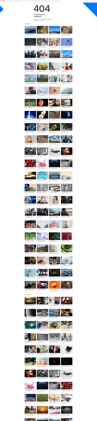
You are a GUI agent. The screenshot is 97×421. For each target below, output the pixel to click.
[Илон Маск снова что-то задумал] (54, 56)
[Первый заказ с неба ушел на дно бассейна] (42, 299)
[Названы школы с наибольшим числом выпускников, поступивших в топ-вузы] (66, 226)
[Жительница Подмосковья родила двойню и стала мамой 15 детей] (66, 104)
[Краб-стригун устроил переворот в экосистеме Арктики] (66, 311)
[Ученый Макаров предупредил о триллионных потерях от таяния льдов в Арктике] (30, 80)
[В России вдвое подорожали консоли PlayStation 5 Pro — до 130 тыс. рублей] (30, 116)
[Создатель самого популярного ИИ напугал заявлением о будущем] (66, 286)
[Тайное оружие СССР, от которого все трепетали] (66, 129)
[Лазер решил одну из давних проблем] (66, 274)
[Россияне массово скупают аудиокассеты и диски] (54, 286)
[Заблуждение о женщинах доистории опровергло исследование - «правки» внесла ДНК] (42, 411)
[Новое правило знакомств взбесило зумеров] (66, 68)
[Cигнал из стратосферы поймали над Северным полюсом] (42, 92)
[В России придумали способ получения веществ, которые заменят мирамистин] (30, 347)
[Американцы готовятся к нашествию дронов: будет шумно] (54, 323)
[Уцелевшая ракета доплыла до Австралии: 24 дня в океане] (30, 31)
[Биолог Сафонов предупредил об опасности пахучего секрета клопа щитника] (54, 201)
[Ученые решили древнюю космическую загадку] (42, 359)
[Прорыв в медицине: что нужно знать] (54, 92)
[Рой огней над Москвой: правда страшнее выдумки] (30, 43)
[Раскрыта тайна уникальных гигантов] (54, 399)
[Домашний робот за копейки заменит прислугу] (54, 262)
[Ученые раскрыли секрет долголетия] (54, 43)
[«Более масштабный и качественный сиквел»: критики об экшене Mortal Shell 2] (66, 201)
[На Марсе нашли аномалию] (42, 104)
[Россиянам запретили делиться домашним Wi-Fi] (42, 153)
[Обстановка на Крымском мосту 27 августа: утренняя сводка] (54, 177)
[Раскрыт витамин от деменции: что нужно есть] (54, 104)
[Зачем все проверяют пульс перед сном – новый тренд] (42, 129)
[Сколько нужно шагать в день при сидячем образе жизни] (30, 104)
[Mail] (1, 1)
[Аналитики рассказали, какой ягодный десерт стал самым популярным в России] (30, 165)
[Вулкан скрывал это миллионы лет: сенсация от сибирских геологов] (66, 92)
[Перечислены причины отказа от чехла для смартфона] (42, 201)
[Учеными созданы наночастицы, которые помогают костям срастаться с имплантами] (42, 262)
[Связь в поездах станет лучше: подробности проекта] (42, 250)
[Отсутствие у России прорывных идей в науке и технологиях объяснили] (30, 129)
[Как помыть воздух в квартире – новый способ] (42, 177)
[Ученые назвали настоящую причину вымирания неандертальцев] (54, 129)
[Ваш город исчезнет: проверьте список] (42, 375)
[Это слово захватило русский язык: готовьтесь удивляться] (30, 177)
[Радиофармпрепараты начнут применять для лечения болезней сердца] (54, 226)
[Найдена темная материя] (54, 335)
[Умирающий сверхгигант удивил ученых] (54, 31)
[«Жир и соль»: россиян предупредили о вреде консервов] (54, 116)
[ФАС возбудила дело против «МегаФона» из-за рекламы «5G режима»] (42, 335)
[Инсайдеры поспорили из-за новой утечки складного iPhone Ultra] (66, 238)
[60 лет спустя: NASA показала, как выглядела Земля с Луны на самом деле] (30, 387)
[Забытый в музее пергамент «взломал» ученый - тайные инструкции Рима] (54, 311)
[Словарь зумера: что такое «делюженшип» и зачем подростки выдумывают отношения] (30, 214)
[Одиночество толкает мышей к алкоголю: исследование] (30, 323)
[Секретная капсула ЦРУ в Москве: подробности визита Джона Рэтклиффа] (54, 153)
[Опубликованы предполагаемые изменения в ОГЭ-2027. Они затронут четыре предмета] (42, 286)
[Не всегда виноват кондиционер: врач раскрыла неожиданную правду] (30, 274)
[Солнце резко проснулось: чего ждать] (30, 399)
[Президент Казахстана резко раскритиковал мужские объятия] (54, 387)
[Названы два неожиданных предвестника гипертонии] (42, 56)
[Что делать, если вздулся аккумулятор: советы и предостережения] (66, 165)
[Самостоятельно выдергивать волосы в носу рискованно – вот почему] (30, 141)
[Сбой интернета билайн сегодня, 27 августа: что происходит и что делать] (66, 214)
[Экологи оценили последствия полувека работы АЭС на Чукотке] (42, 80)
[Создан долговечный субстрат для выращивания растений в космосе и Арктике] (30, 238)
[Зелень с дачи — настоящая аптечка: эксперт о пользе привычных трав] (66, 299)
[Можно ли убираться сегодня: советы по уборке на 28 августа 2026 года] (30, 359)
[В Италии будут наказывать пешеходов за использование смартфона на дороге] (42, 274)
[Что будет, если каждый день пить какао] (66, 375)
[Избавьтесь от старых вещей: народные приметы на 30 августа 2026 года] (42, 323)
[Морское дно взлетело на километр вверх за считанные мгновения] (54, 141)
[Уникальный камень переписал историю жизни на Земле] (30, 375)
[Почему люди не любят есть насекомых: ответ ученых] (66, 250)
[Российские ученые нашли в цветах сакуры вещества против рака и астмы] (42, 165)
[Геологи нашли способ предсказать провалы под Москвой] (42, 141)
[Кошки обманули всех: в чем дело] (66, 387)
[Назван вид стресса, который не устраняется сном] (66, 80)
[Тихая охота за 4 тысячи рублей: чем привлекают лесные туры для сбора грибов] (66, 323)
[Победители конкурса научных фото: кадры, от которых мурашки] (66, 335)
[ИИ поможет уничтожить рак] (42, 311)
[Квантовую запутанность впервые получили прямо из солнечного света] (54, 359)
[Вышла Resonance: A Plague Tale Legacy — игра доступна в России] (54, 214)
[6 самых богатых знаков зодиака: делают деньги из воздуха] (66, 411)
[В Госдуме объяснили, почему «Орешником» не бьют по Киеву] (66, 153)
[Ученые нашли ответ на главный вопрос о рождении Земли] (54, 165)
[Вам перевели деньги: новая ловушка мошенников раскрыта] (66, 399)
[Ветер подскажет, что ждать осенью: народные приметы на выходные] (66, 347)
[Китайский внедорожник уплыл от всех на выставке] (30, 311)
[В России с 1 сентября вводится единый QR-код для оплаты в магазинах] (30, 153)
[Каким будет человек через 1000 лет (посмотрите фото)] (66, 141)
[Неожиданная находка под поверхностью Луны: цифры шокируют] (42, 43)
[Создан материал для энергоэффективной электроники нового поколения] (54, 238)
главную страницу (41, 20)
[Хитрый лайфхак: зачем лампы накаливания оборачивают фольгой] (54, 411)
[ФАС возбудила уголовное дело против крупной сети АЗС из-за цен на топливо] (42, 347)
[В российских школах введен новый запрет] (42, 214)
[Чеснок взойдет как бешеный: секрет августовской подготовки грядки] (42, 116)
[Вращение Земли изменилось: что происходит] (66, 116)
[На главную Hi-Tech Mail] (3, 1)
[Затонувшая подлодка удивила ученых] (42, 31)
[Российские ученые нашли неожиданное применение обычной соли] (30, 68)
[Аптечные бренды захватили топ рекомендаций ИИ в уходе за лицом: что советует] (54, 299)
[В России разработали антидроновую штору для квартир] (42, 226)
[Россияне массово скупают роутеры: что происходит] (30, 56)
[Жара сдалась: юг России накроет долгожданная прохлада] (30, 250)
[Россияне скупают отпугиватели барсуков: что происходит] (30, 286)
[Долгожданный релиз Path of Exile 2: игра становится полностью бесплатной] (54, 274)
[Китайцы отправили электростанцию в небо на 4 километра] (66, 56)
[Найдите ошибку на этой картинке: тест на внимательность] (42, 189)
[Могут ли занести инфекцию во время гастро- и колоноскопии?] (30, 201)
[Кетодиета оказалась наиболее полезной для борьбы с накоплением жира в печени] (30, 226)
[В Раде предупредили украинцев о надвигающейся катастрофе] (66, 43)
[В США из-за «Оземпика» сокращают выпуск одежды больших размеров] (54, 80)
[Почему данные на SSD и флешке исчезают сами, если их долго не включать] (66, 177)
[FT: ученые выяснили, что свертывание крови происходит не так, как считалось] (42, 399)
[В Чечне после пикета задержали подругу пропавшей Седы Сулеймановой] (66, 31)
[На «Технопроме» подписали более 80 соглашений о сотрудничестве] (42, 238)
